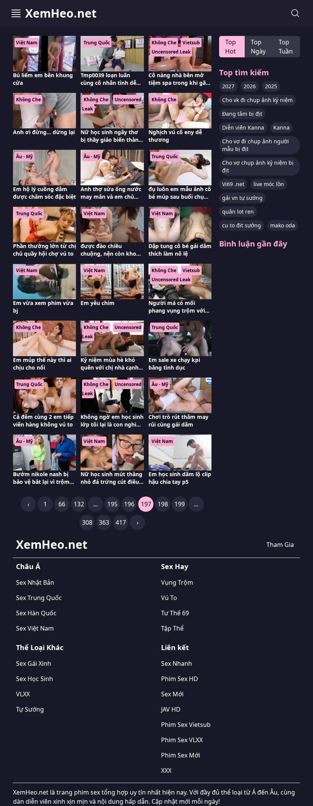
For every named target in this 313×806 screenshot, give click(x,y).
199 (179, 504)
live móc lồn (268, 184)
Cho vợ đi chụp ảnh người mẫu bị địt (255, 145)
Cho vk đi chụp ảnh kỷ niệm (257, 100)
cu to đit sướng (241, 225)
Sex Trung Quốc (39, 598)
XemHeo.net (61, 13)
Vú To (169, 598)
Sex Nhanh (176, 663)
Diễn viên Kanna (243, 127)
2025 (271, 86)
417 (121, 522)
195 (112, 504)
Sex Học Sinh (34, 679)
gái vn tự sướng (242, 197)
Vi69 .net (233, 184)
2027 (228, 86)
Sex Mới (172, 694)
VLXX (23, 694)
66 (61, 504)
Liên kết (175, 647)
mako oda (282, 225)
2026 (250, 86)
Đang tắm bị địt (242, 113)
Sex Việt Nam (35, 628)
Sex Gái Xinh (33, 663)
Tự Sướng (30, 709)
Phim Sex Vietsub (186, 724)
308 (87, 522)
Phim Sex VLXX (182, 740)
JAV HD (171, 709)
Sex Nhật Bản (35, 582)
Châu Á (28, 566)
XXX (166, 770)
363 (104, 522)
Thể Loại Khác (39, 647)
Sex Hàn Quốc (36, 613)
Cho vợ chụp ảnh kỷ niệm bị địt (258, 166)
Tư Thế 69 (175, 613)
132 (79, 504)
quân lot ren (238, 211)
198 (163, 504)
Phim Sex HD (179, 679)
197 (146, 504)
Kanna (281, 127)
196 (129, 504)
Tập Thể (172, 628)
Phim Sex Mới (180, 755)
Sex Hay (174, 566)
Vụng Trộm (177, 582)
